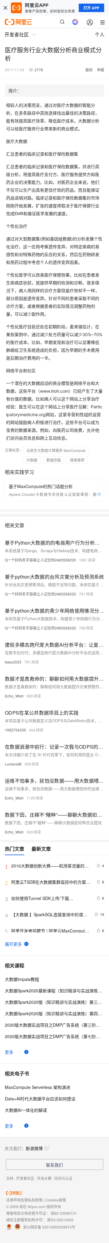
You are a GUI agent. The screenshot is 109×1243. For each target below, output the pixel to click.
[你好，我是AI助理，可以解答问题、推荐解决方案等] (75, 22)
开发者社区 (25, 1178)
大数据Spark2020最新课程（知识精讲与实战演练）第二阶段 (54, 991)
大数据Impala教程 (22, 979)
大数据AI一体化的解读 (26, 1110)
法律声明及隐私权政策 (24, 1199)
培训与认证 (63, 1178)
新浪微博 (34, 1148)
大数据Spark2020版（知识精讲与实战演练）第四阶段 (54, 1013)
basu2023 (13, 661)
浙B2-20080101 (64, 1213)
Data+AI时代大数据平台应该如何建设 (40, 1099)
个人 (99, 34)
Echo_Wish (14, 695)
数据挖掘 (53, 459)
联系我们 (54, 1165)
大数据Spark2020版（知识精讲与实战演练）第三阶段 (54, 1002)
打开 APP (91, 8)
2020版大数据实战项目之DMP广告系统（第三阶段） (54, 1025)
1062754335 (15, 729)
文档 (9, 1178)
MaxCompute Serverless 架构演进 (37, 1087)
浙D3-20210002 (60, 1219)
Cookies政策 (55, 1199)
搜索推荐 (77, 459)
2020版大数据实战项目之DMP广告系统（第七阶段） (54, 1036)
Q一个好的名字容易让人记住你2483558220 (40, 559)
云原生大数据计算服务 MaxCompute (56, 450)
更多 (9, 1052)
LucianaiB (13, 763)
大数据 (31, 459)
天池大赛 (44, 1178)
